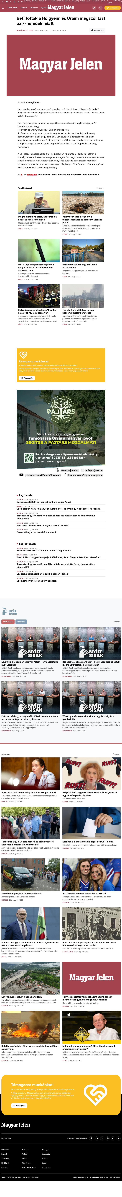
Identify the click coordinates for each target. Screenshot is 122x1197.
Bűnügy (45, 1149)
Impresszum (6, 1138)
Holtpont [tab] (21, 621)
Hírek (30, 30)
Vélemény (34, 8)
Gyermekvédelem (29, 1167)
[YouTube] (6, 1)
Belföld (4, 1167)
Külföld (24, 1154)
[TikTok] (18, 1)
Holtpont (25, 1149)
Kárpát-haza (26, 1163)
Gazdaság (46, 1154)
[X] (10, 1)
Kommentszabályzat (80, 1177)
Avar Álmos (21, 30)
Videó (24, 1158)
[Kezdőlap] (61, 7)
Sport (44, 1163)
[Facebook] (2, 1)
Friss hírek (5, 1149)
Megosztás (98, 30)
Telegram (32, 174)
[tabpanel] (61, 681)
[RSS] (21, 1)
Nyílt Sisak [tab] (8, 621)
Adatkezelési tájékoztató (99, 1177)
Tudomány (46, 1167)
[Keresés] (100, 8)
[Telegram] (14, 1)
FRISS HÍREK (13, 8)
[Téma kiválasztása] (94, 8)
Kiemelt (24, 8)
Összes (99, 188)
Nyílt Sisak (45, 8)
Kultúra (44, 1158)
